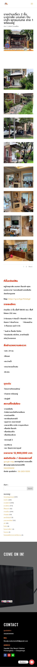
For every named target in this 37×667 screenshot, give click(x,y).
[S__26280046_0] (18, 114)
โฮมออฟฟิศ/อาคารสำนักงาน (12, 535)
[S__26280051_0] (18, 188)
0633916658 (9, 468)
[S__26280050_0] (18, 163)
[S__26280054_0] (18, 236)
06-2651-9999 (23, 471)
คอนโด (6, 500)
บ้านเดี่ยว (16, 26)
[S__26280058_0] (18, 261)
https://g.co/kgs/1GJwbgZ (19, 299)
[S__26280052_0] (18, 212)
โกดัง (5, 526)
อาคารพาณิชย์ (8, 520)
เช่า (5, 523)
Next (30, 266)
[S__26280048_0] (18, 139)
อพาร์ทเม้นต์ (7, 518)
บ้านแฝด (6, 515)
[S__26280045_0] (18, 90)
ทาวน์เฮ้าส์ (7, 503)
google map (9, 461)
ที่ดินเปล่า (6, 509)
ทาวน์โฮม (6, 506)
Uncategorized (9, 497)
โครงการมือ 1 (8, 529)
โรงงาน (6, 532)
